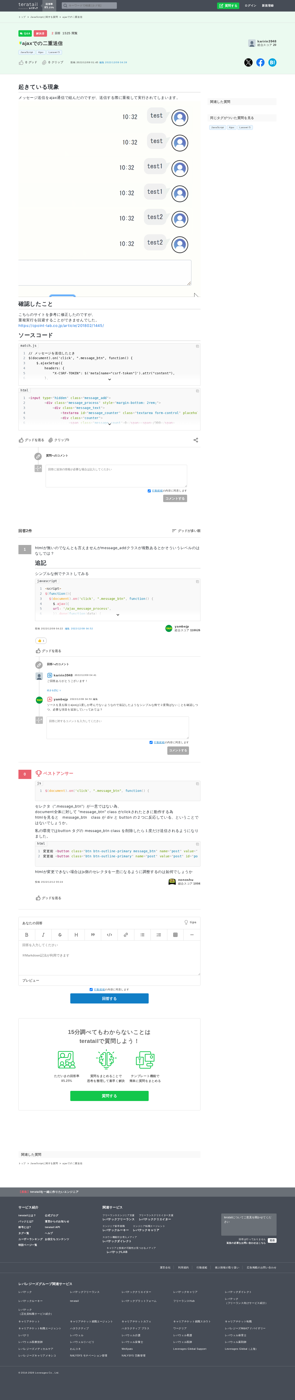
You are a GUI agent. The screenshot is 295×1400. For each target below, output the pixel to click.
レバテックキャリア (149, 1228)
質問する (109, 1096)
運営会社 (165, 1267)
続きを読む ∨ (54, 690)
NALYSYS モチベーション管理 (88, 1355)
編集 (79, 628)
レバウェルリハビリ (82, 1342)
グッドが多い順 (189, 530)
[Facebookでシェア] (260, 62)
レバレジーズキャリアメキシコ (37, 1355)
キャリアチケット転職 (238, 1321)
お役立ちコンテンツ (57, 1239)
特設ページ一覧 (27, 1244)
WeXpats (127, 1348)
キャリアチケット (29, 1321)
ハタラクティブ (79, 1328)
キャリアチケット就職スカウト (192, 1321)
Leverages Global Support (189, 1348)
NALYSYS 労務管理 (133, 1355)
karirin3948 (267, 41)
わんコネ (75, 1348)
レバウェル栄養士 (132, 1342)
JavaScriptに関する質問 (44, 17)
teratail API (52, 1227)
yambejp (182, 626)
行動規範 (157, 490)
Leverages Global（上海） (241, 1348)
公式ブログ (52, 1215)
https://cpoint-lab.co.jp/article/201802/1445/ (61, 325)
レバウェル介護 (131, 1335)
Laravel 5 (54, 52)
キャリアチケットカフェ (136, 1321)
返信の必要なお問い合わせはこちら (246, 1243)
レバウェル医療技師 (30, 1342)
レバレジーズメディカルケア (35, 1348)
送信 (272, 1240)
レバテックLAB (131, 1250)
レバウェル (77, 1335)
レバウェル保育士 (236, 1335)
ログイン (251, 5)
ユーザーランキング (30, 1239)
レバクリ (23, 1335)
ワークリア (180, 1328)
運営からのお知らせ (57, 1221)
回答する (109, 998)
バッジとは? (26, 1221)
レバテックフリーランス (119, 1217)
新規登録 (268, 5)
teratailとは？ (27, 1215)
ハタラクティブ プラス (136, 1328)
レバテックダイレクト (120, 1239)
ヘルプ (49, 1233)
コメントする (175, 498)
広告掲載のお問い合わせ (262, 1267)
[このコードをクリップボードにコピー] (197, 346)
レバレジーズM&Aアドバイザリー (245, 1328)
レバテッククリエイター (156, 1217)
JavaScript (27, 52)
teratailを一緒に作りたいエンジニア (54, 1191)
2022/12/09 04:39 (113, 62)
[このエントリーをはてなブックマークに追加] (272, 62)
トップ (22, 17)
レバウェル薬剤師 (236, 1342)
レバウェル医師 (182, 1342)
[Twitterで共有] (248, 62)
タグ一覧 (23, 1233)
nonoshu (186, 879)
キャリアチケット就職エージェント (91, 1321)
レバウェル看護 (182, 1335)
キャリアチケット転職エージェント (40, 1328)
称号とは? (24, 1227)
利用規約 (183, 1267)
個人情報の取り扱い (227, 1267)
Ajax (41, 52)
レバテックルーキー (116, 1228)
